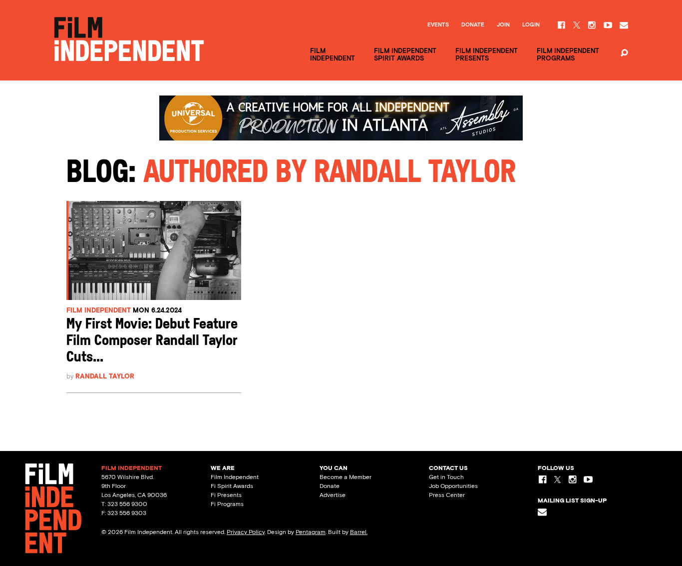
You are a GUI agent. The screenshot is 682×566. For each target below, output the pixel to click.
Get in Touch (446, 477)
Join (503, 25)
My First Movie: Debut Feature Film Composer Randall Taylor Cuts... (152, 341)
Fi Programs (227, 504)
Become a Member (345, 477)
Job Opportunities (453, 486)
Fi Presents (226, 495)
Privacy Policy (246, 532)
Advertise (332, 495)
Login (531, 25)
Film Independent (98, 310)
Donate (472, 25)
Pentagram (311, 532)
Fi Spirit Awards (232, 486)
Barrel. (358, 532)
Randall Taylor (104, 376)
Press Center (447, 495)
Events (438, 25)
